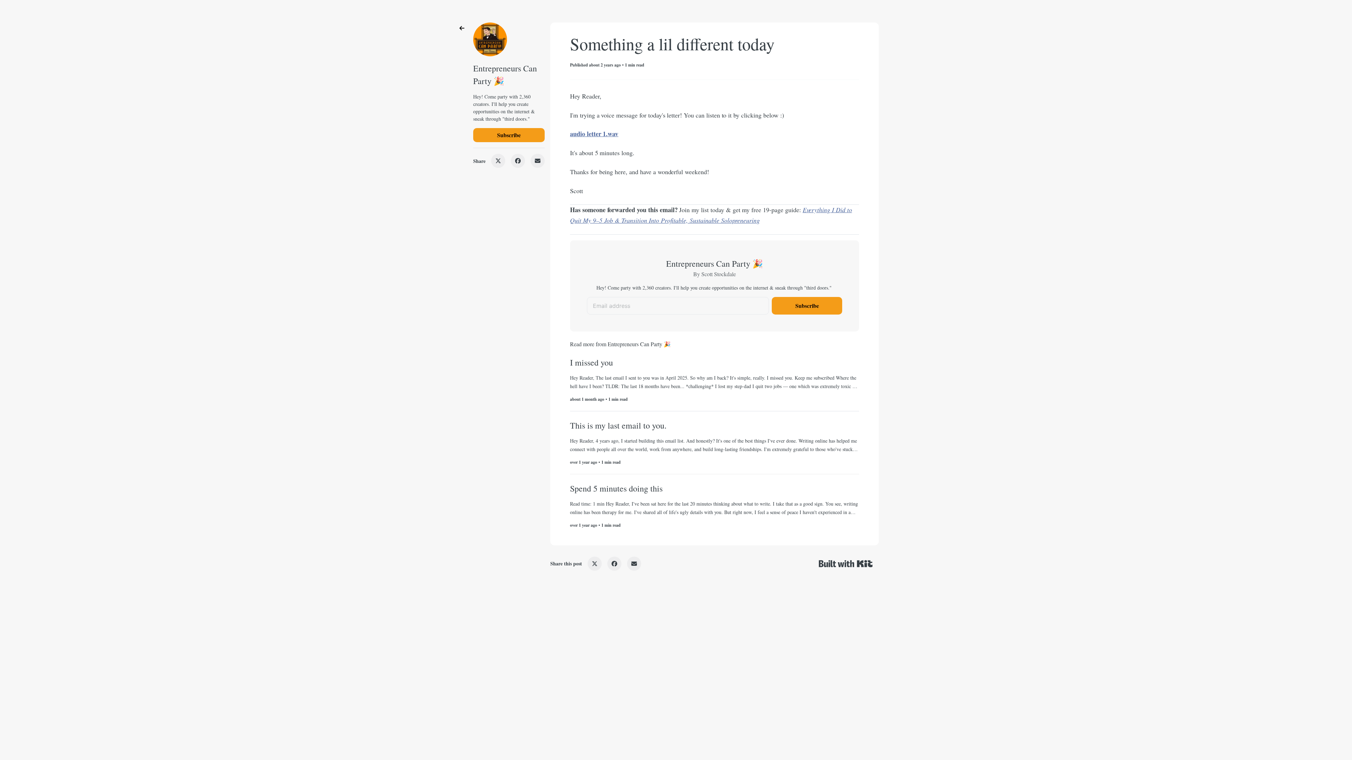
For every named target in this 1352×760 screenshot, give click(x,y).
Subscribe (509, 135)
